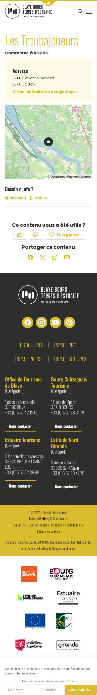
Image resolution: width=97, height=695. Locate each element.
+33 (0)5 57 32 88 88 (22, 472)
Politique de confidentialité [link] (67, 524)
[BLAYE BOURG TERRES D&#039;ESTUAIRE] (28, 11)
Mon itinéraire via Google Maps (45, 91)
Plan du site (19, 524)
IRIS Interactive (59, 518)
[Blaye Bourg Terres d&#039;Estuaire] (48, 294)
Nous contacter (20, 426)
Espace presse (29, 359)
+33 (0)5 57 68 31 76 (67, 412)
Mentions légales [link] (38, 524)
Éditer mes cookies (48, 531)
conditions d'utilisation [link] (34, 548)
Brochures (32, 345)
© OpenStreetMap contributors (69, 176)
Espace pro (65, 345)
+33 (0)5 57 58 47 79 (67, 473)
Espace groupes (70, 359)
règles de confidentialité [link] (69, 542)
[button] (48, 3)
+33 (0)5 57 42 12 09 (22, 412)
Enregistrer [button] (68, 234)
